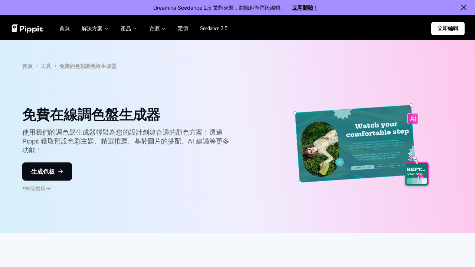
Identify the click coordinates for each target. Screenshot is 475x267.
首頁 (27, 66)
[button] (448, 28)
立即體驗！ (305, 7)
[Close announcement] (464, 7)
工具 (46, 66)
